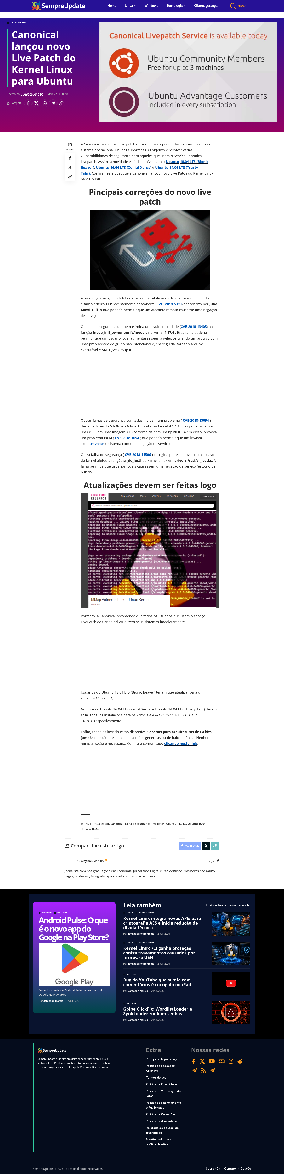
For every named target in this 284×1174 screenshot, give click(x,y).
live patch (158, 824)
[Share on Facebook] (28, 103)
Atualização (101, 824)
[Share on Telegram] (53, 103)
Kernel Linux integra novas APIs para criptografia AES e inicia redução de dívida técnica (162, 922)
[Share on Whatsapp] (44, 103)
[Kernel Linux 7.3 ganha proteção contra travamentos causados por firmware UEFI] (231, 953)
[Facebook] (217, 861)
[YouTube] (212, 1061)
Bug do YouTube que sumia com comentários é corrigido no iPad (157, 982)
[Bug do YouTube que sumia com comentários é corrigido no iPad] (231, 983)
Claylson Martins (32, 94)
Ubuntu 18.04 (90, 829)
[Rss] (203, 1070)
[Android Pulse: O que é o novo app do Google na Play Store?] (74, 964)
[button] (233, 6)
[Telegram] (194, 1070)
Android (47, 913)
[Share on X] (36, 103)
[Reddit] (240, 1061)
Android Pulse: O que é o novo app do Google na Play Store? (73, 928)
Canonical (117, 824)
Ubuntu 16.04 (197, 824)
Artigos (131, 974)
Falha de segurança (137, 824)
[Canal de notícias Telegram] (212, 1070)
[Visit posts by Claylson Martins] (69, 861)
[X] (202, 1061)
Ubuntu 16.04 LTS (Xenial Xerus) (123, 167)
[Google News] (222, 1061)
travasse (96, 443)
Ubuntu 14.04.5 (176, 824)
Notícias (62, 913)
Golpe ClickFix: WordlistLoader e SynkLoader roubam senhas (157, 1011)
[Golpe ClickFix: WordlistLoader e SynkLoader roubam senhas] (231, 1012)
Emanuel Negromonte (141, 933)
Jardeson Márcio (53, 1000)
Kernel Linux (147, 913)
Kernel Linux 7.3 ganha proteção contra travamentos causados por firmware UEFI (159, 952)
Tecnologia (18, 23)
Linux (130, 913)
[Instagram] (231, 1061)
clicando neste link (180, 743)
